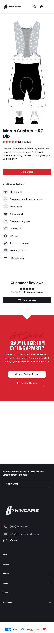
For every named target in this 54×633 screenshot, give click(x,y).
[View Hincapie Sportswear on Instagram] (11, 540)
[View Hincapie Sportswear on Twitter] (7, 540)
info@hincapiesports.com (24, 534)
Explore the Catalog (27, 383)
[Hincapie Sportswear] (14, 7)
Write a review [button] (27, 300)
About (5, 583)
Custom (6, 564)
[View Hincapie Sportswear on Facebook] (3, 540)
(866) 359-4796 (19, 526)
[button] (10, 141)
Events (6, 574)
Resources (7, 602)
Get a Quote (27, 172)
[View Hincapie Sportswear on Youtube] (15, 540)
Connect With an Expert (27, 374)
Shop (5, 555)
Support (6, 593)
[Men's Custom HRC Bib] (19, 117)
